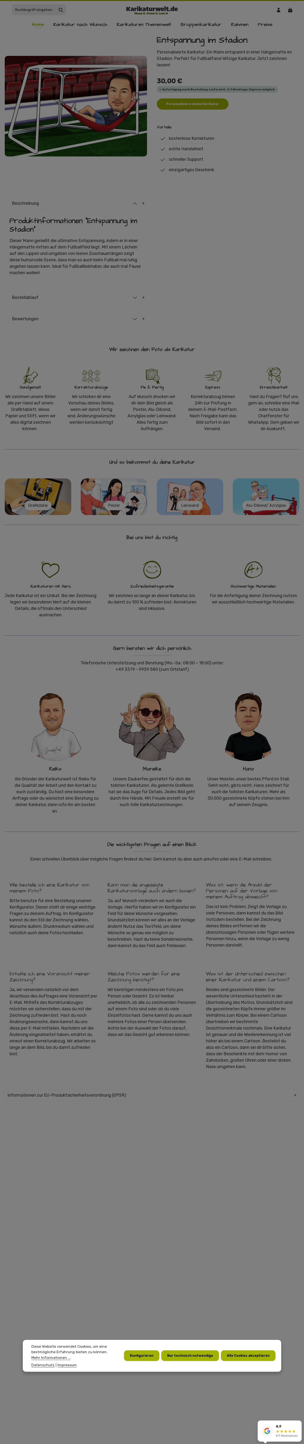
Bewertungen (25, 318)
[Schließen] (298, 1424)
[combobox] (34, 10)
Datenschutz (43, 1365)
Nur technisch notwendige (190, 1356)
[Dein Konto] (278, 10)
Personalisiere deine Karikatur (192, 104)
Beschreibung (25, 203)
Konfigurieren (141, 1356)
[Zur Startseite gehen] (152, 10)
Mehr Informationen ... (51, 1357)
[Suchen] (61, 10)
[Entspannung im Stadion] (76, 106)
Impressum (67, 1365)
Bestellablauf (25, 297)
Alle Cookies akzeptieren (248, 1356)
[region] (76, 106)
